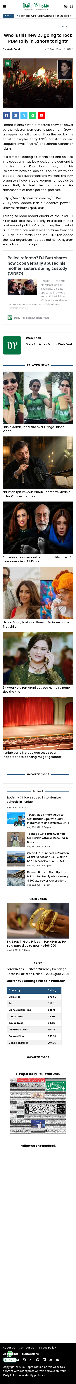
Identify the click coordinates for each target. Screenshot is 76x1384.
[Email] (41, 115)
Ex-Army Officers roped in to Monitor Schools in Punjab (34, 799)
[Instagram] (24, 1359)
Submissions (30, 1354)
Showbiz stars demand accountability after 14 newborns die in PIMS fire (37, 559)
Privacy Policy (47, 1347)
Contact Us (26, 1347)
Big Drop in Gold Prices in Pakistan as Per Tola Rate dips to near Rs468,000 (37, 943)
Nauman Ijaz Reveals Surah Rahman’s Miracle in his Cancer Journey (36, 494)
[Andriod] (50, 1359)
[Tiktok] (30, 1359)
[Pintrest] (37, 1359)
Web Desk (14, 49)
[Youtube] (17, 1359)
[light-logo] (37, 7)
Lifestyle (67, 26)
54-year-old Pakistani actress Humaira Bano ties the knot (36, 689)
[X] (23, 115)
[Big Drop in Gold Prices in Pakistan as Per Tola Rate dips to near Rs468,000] (38, 921)
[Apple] (57, 1359)
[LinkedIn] (15, 115)
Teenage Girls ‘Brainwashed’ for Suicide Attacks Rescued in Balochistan (47, 838)
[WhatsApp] (32, 115)
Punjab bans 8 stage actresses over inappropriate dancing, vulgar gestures (32, 755)
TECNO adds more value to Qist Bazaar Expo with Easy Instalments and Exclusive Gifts (48, 819)
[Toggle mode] (65, 6)
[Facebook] (6, 115)
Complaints (10, 1354)
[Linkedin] (44, 1359)
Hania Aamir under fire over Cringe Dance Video (33, 429)
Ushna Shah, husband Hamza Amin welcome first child (36, 624)
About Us (9, 1347)
